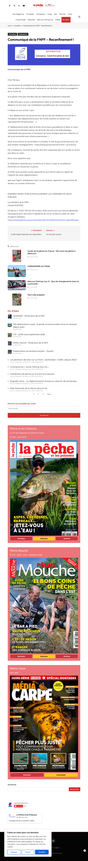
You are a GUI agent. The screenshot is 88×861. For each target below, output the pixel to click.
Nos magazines (18, 14)
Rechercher (12, 785)
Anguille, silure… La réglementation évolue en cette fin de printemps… (44, 381)
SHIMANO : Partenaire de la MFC (29, 316)
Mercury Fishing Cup (45, 20)
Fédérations (23, 34)
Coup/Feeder (21, 20)
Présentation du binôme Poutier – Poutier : (34, 351)
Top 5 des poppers (36, 295)
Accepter (42, 852)
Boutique (66, 20)
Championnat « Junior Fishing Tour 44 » (29, 367)
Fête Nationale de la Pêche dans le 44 (28, 388)
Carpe (49, 14)
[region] (28, 843)
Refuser (28, 852)
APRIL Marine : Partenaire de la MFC (30, 343)
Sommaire (21, 538)
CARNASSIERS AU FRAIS (38, 266)
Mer (55, 14)
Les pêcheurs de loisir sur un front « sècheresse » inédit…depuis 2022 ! (43, 360)
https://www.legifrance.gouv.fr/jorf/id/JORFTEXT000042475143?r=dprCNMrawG (43, 220)
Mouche (62, 14)
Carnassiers (40, 14)
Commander (61, 775)
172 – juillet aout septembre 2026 (29, 334)
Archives (67, 538)
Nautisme (31, 20)
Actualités (30, 14)
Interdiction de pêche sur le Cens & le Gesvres (32, 374)
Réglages (14, 852)
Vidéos (57, 20)
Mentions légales (54, 848)
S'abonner (44, 538)
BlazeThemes (57, 853)
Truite (70, 14)
